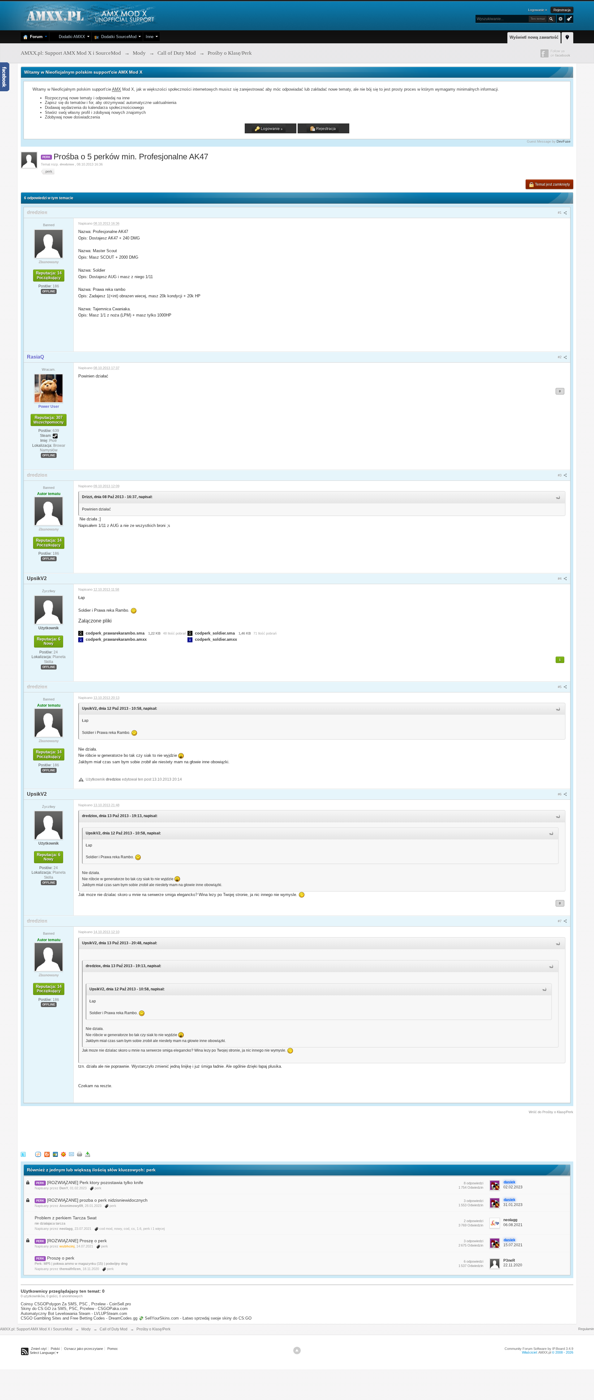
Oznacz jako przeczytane (83, 1348)
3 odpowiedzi (473, 1201)
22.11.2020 (512, 1265)
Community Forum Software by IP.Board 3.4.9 (539, 1348)
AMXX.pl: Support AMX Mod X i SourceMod (36, 1329)
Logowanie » (537, 10)
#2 (560, 357)
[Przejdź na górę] (297, 1350)
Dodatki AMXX (70, 36)
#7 (560, 921)
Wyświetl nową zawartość (534, 37)
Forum (35, 36)
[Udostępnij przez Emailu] (71, 1154)
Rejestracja (561, 10)
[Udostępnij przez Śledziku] (55, 1154)
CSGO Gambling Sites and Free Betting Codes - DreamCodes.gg (79, 1318)
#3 (560, 475)
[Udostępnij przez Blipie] (47, 1154)
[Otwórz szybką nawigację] (567, 36)
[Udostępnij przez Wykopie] (38, 1154)
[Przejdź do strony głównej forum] (89, 15)
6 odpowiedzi (473, 1261)
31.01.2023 (513, 1205)
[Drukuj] (79, 1154)
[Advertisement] (133, 1132)
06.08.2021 (513, 1225)
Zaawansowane (561, 19)
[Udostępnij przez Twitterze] (23, 1154)
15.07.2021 (513, 1245)
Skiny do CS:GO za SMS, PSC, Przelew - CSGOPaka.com (74, 1308)
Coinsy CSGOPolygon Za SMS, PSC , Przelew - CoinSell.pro (76, 1304)
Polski (55, 1348)
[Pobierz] (87, 1154)
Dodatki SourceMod (117, 36)
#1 (560, 212)
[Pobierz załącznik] (80, 633)
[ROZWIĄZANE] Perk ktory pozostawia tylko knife (95, 1182)
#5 (560, 687)
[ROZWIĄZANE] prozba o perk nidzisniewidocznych (97, 1200)
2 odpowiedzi (473, 1221)
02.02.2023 (513, 1187)
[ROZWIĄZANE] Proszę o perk (77, 1240)
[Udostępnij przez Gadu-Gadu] (63, 1154)
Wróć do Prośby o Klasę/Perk (551, 1112)
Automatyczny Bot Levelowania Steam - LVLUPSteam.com (74, 1313)
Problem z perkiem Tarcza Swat (66, 1217)
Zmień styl (38, 1348)
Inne (149, 36)
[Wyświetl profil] (48, 243)
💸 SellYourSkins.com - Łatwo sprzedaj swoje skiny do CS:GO (195, 1318)
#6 (560, 794)
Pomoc (112, 1348)
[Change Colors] (568, 18)
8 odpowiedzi (473, 1183)
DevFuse (563, 141)
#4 (560, 578)
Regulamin (586, 1329)
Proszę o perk (60, 1258)
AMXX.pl (544, 1352)
